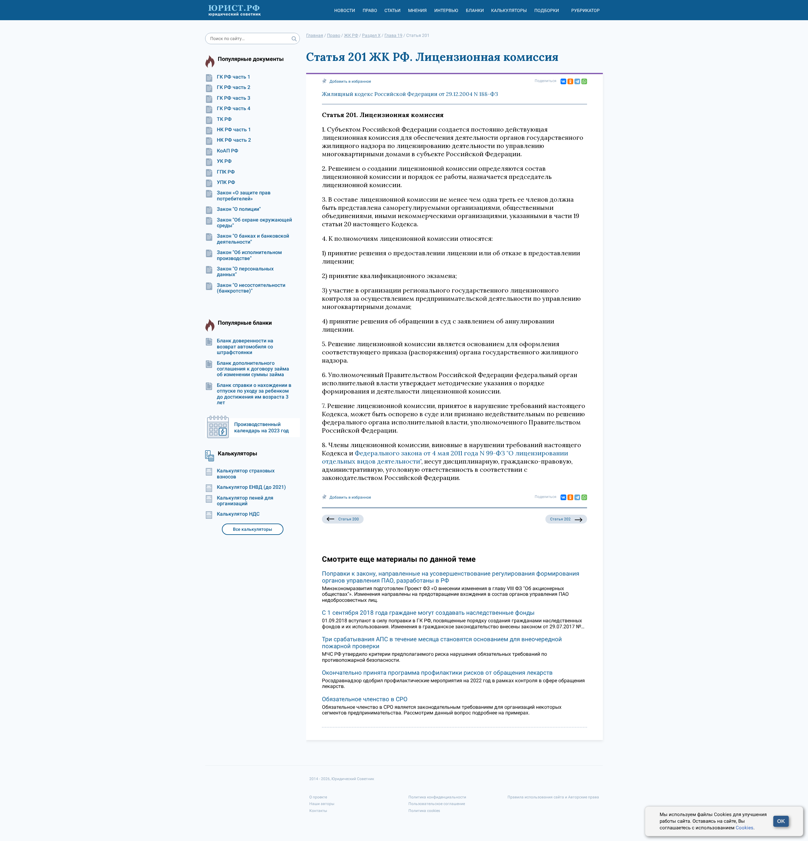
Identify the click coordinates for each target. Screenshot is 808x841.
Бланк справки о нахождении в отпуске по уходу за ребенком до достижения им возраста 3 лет (254, 394)
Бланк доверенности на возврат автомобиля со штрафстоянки (245, 346)
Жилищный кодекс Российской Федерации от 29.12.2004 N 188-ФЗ (410, 94)
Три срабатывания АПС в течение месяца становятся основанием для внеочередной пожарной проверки (442, 643)
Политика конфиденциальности (437, 797)
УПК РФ (226, 182)
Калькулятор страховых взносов (246, 473)
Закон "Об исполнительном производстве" (249, 255)
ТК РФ (224, 119)
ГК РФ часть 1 (233, 77)
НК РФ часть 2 (234, 140)
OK (781, 821)
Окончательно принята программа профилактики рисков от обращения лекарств (437, 672)
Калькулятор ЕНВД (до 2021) (251, 487)
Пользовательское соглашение (436, 804)
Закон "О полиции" (239, 209)
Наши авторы (321, 804)
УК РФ (224, 161)
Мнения (417, 10)
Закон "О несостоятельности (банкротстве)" (251, 288)
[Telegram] (577, 81)
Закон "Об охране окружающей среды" (254, 222)
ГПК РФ (226, 172)
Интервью (446, 10)
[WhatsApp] (584, 81)
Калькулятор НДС (238, 514)
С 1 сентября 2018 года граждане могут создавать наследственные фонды (428, 612)
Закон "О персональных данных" (245, 271)
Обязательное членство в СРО (364, 699)
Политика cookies (424, 810)
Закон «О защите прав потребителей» (243, 195)
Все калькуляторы (252, 529)
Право (370, 10)
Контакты (318, 810)
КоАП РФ (227, 151)
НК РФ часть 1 (234, 130)
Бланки (475, 10)
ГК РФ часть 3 (233, 98)
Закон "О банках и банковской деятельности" (253, 239)
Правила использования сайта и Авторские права (553, 797)
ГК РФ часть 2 (233, 87)
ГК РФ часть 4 (233, 108)
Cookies (744, 828)
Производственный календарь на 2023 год (261, 427)
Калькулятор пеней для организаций (245, 500)
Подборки (546, 10)
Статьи (392, 10)
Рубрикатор (585, 10)
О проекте (318, 797)
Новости (344, 10)
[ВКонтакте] (563, 81)
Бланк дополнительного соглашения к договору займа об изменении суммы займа (253, 369)
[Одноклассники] (570, 81)
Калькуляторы (509, 10)
